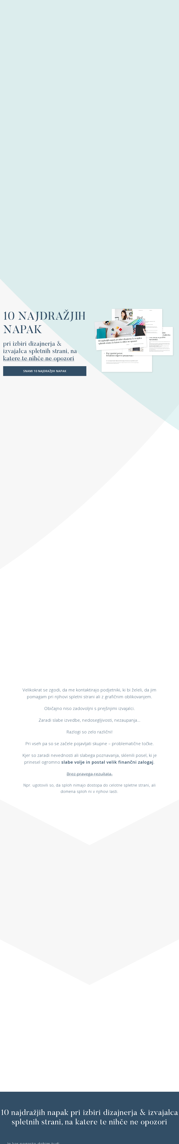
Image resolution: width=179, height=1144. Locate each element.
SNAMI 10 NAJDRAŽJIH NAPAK (44, 371)
